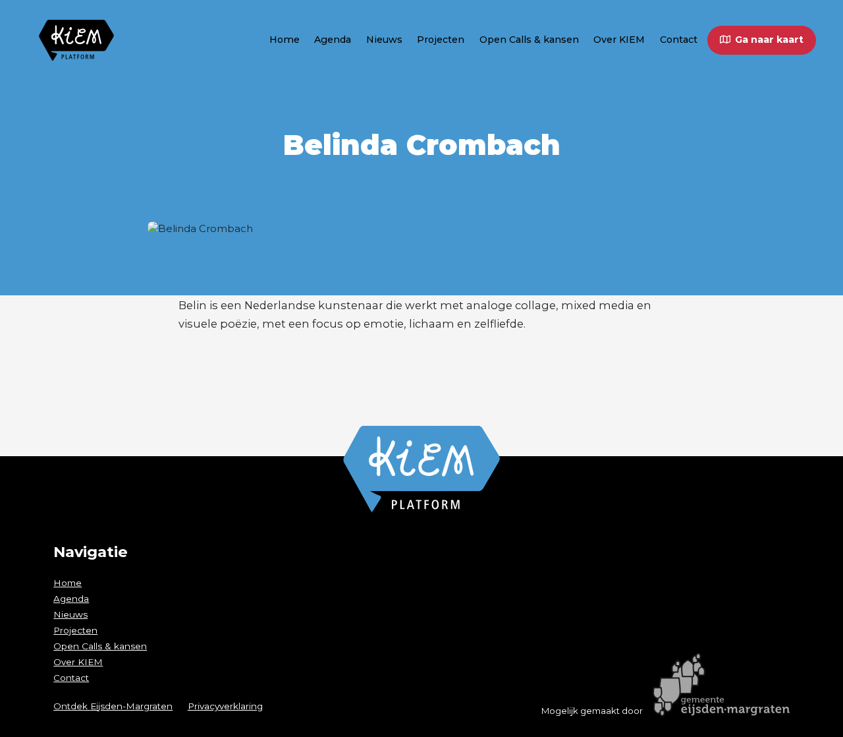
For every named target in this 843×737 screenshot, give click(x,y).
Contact (678, 39)
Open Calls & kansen (529, 39)
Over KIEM (619, 39)
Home (284, 39)
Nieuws (384, 39)
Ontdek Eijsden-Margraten (113, 706)
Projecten (440, 39)
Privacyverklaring (225, 706)
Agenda (332, 39)
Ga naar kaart (769, 39)
